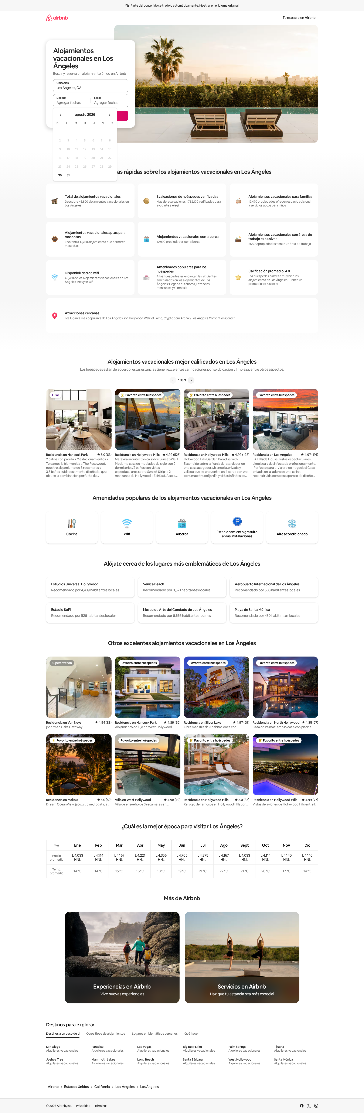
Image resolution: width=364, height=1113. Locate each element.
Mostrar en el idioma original (218, 5)
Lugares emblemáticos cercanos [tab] (155, 1033)
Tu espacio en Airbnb (299, 18)
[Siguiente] (191, 380)
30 (60, 175)
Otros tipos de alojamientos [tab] (105, 1033)
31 (68, 175)
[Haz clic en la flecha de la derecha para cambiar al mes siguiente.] (109, 114)
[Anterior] (173, 380)
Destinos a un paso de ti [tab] (62, 1033)
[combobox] (91, 87)
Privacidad (83, 1106)
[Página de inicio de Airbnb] (57, 17)
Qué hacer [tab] (191, 1033)
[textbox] (72, 102)
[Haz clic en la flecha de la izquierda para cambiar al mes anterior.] (60, 114)
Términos (101, 1106)
